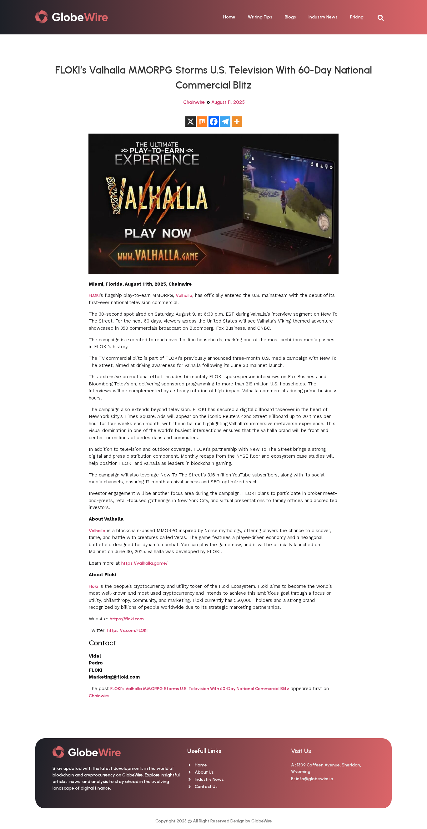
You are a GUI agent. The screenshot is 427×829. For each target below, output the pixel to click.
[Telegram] (225, 121)
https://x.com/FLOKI (127, 630)
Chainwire (194, 102)
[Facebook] (213, 121)
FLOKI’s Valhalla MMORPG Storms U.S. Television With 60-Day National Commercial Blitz (199, 688)
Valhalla (184, 295)
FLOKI (94, 295)
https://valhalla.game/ (144, 563)
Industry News (323, 17)
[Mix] (202, 121)
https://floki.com (127, 619)
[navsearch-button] (384, 17)
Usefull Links (204, 751)
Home (229, 17)
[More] (237, 121)
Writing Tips (260, 17)
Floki (93, 586)
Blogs (290, 17)
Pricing (357, 17)
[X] (190, 121)
